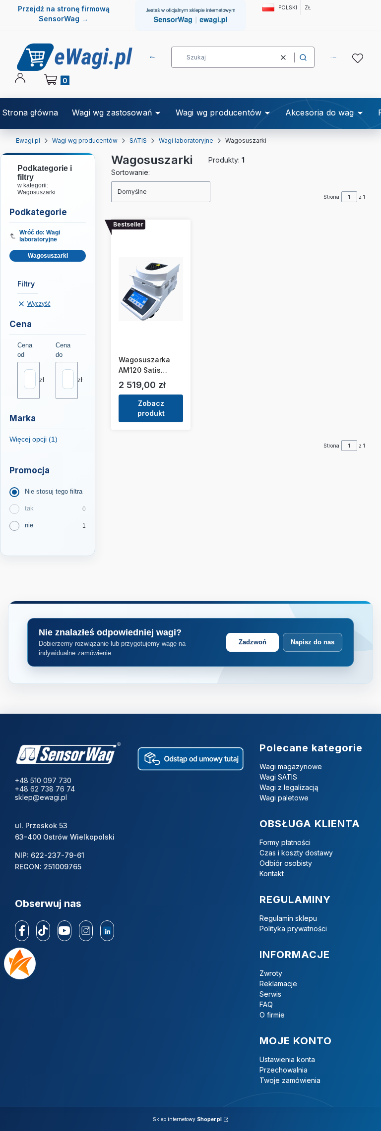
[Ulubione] (359, 58)
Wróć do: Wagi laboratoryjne (39, 236)
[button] (303, 57)
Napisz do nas (312, 642)
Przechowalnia (283, 1070)
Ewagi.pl (28, 140)
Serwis (270, 994)
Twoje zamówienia (289, 1080)
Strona (331, 197)
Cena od (24, 349)
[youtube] (64, 930)
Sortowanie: (130, 172)
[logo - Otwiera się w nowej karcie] (68, 753)
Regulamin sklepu (288, 918)
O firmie (272, 1015)
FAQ (266, 1004)
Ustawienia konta (287, 1059)
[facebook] (22, 930)
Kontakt (271, 873)
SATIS (138, 140)
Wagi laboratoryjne (186, 140)
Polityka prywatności (293, 928)
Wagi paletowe (284, 797)
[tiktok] (43, 930)
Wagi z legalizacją (288, 787)
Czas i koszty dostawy (296, 852)
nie (29, 525)
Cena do (63, 349)
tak (29, 508)
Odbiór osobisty (285, 863)
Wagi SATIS (278, 777)
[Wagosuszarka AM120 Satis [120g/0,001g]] (151, 289)
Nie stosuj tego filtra (53, 491)
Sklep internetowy (187, 1119)
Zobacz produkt (151, 408)
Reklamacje (278, 983)
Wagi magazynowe (290, 766)
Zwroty (270, 973)
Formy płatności (285, 842)
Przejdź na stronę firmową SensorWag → (64, 13)
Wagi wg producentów (85, 140)
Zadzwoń (252, 642)
